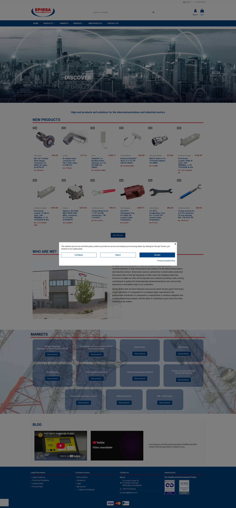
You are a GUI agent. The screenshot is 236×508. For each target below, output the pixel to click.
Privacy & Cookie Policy (166, 261)
